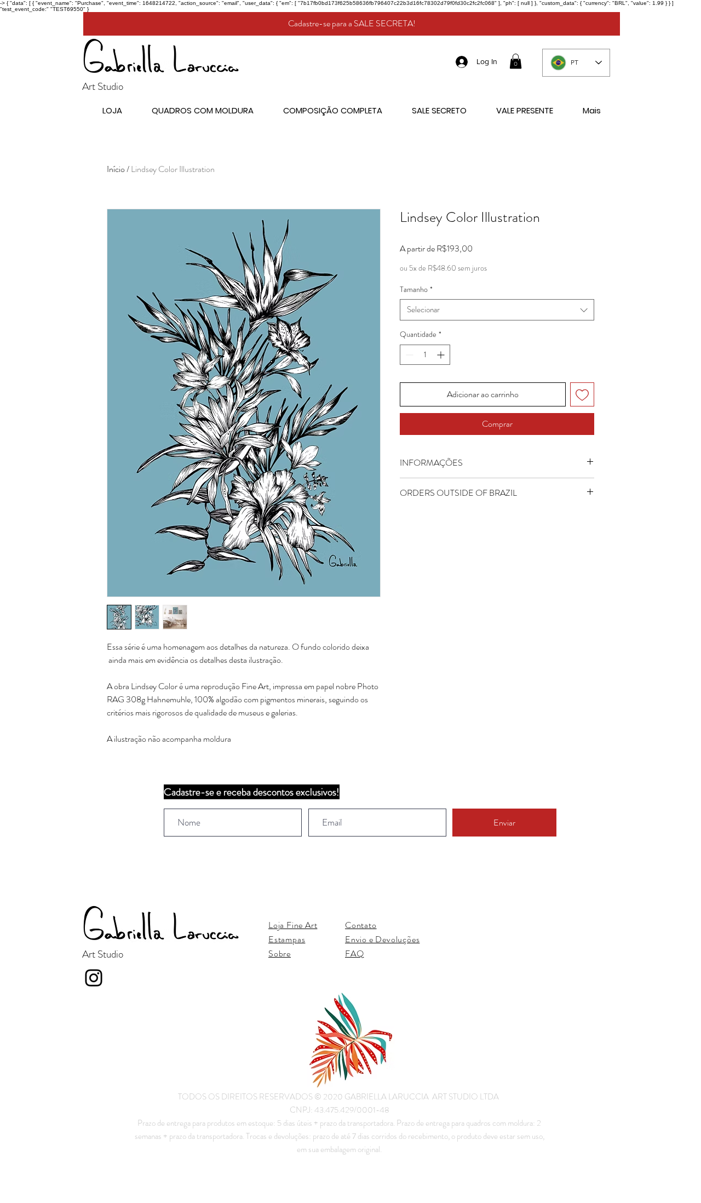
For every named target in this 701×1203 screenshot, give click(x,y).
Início (116, 169)
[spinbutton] (425, 354)
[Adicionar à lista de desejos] (582, 394)
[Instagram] (93, 977)
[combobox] (497, 309)
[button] (515, 61)
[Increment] (442, 354)
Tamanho (416, 289)
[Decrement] (408, 354)
